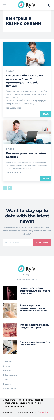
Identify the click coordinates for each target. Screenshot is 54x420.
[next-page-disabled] (10, 188)
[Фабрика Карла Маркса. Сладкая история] (10, 330)
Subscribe (42, 242)
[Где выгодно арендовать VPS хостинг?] (10, 347)
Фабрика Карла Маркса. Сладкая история (34, 326)
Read (45, 114)
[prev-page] (5, 188)
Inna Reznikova (14, 172)
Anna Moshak (13, 108)
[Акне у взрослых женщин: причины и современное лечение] (10, 310)
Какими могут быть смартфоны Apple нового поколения (35, 291)
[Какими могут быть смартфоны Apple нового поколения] (10, 293)
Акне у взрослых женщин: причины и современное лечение (33, 308)
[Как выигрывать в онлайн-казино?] (27, 132)
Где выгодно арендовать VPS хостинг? (35, 343)
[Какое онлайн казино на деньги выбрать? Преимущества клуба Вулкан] (27, 54)
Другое (10, 71)
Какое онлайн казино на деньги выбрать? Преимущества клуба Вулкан (24, 81)
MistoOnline (42, 412)
